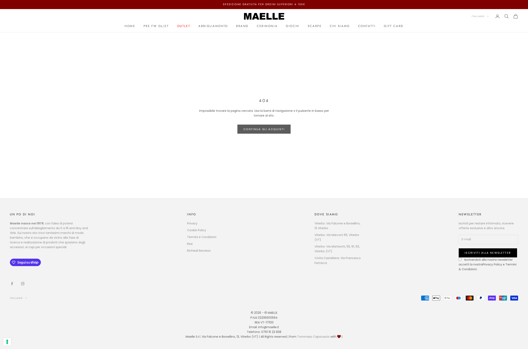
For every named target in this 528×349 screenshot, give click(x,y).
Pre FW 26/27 (156, 26)
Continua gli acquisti (264, 129)
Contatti (367, 26)
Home (130, 26)
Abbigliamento (213, 26)
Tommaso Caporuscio (313, 337)
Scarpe (315, 26)
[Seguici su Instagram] (23, 284)
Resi (190, 244)
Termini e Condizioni (201, 237)
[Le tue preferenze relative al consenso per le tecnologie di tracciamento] (7, 342)
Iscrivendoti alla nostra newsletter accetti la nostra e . (487, 264)
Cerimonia (267, 26)
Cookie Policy (196, 230)
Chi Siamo (340, 26)
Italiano (478, 16)
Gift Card (393, 26)
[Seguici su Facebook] (12, 284)
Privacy (192, 223)
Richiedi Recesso (199, 251)
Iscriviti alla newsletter (488, 253)
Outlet (183, 26)
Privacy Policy (492, 264)
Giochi (292, 26)
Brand (242, 26)
